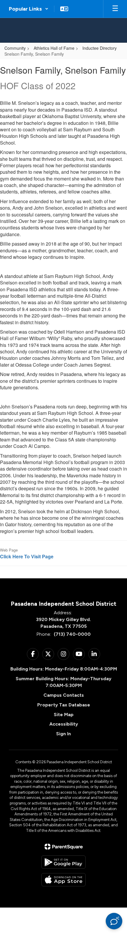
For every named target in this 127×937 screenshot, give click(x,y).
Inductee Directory (99, 48)
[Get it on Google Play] (63, 862)
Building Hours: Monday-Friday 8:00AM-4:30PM (63, 669)
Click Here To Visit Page (26, 556)
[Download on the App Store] (63, 879)
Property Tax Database (63, 705)
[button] (28, 9)
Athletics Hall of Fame (54, 48)
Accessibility (63, 724)
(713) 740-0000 (72, 634)
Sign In (63, 733)
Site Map (64, 714)
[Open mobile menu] (115, 9)
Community (15, 48)
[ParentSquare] (63, 846)
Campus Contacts (63, 695)
